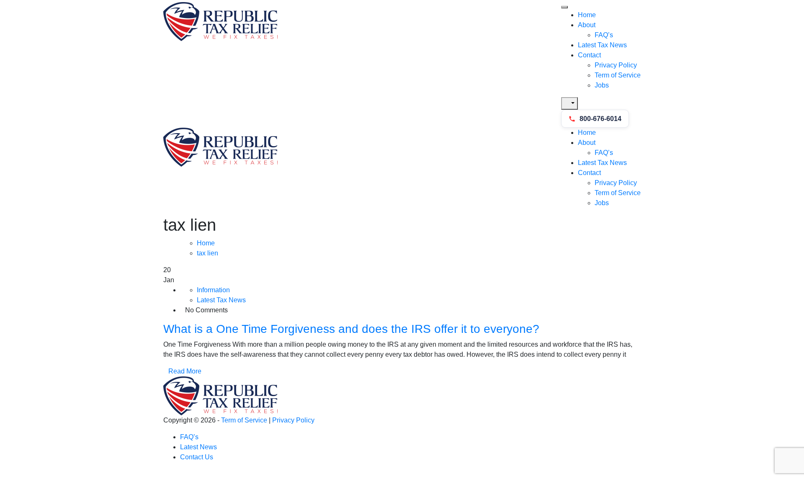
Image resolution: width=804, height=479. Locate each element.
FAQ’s (604, 35)
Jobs (602, 85)
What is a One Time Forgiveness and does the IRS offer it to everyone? (351, 328)
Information (213, 290)
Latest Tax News (602, 45)
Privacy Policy (616, 65)
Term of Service (618, 75)
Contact (589, 55)
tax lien (207, 253)
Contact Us (196, 457)
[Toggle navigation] (564, 7)
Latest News (198, 447)
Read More (184, 371)
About (586, 24)
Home (587, 14)
